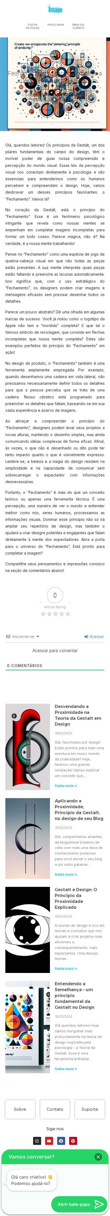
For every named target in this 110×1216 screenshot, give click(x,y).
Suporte (90, 1109)
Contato (55, 1109)
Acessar (96, 636)
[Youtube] (49, 1141)
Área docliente (78, 26)
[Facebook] (61, 1141)
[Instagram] (37, 1141)
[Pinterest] (73, 1141)
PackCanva (56, 25)
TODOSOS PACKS (33, 26)
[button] (98, 1157)
